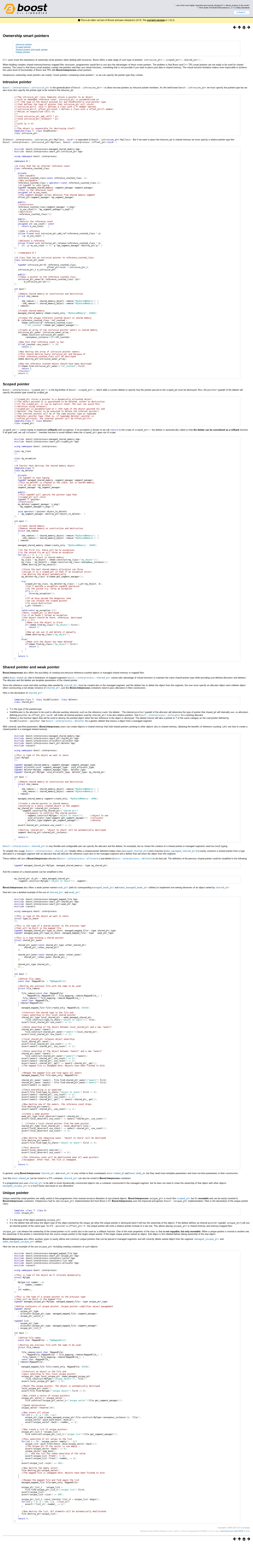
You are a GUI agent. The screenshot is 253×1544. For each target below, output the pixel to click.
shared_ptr (71, 685)
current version (156, 20)
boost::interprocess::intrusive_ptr (26, 87)
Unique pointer (23, 52)
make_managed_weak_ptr (133, 887)
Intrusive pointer (24, 44)
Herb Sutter (204, 8)
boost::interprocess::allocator (159, 715)
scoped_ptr (183, 1198)
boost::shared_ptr (18, 677)
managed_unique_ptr (15, 1186)
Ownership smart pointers (26, 36)
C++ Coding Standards (240, 8)
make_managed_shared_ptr (180, 851)
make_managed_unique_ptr (18, 1241)
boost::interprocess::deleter (65, 721)
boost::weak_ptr (137, 1173)
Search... (242, 12)
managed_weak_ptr (103, 887)
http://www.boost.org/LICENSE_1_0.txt (235, 1531)
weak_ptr (62, 887)
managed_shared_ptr (135, 851)
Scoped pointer (23, 47)
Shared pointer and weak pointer (32, 49)
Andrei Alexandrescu (221, 8)
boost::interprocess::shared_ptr (89, 677)
